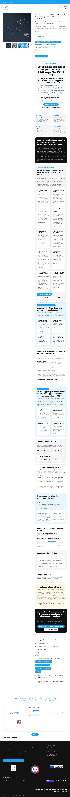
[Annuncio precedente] (22, 2)
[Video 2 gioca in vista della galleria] (20, 45)
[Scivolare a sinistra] (4, 45)
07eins (7, 795)
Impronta (5, 747)
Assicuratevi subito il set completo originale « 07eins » (51, 626)
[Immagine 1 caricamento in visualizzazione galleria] (8, 45)
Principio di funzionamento (43, 668)
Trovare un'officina (52, 541)
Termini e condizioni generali (8, 749)
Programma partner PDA (29, 747)
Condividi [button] (38, 685)
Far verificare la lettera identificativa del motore (49, 459)
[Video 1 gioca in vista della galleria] (14, 45)
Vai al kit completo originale (51, 104)
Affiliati (26, 751)
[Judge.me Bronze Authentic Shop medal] (45, 699)
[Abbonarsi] (23, 780)
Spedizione (64, 46)
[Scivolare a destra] (30, 45)
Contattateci (49, 747)
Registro (26, 745)
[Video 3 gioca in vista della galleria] (26, 45)
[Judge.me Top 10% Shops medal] (49, 699)
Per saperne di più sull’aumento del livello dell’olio (49, 297)
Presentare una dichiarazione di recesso (12, 760)
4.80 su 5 (16, 712)
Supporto (27, 8)
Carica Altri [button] (35, 734)
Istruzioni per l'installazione (43, 661)
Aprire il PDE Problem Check (44, 294)
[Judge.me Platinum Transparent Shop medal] (31, 699)
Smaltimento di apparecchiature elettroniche (11, 753)
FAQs (38, 671)
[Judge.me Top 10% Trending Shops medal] (54, 699)
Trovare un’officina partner (51, 629)
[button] (16, 8)
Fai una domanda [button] (56, 713)
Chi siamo (34, 8)
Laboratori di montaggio (42, 665)
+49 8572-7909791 (50, 755)
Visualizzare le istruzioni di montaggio (51, 107)
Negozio (16, 8)
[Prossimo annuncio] (47, 2)
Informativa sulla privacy (8, 751)
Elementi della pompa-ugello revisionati (52, 681)
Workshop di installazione (29, 749)
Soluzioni (22, 8)
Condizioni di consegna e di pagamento (10, 755)
